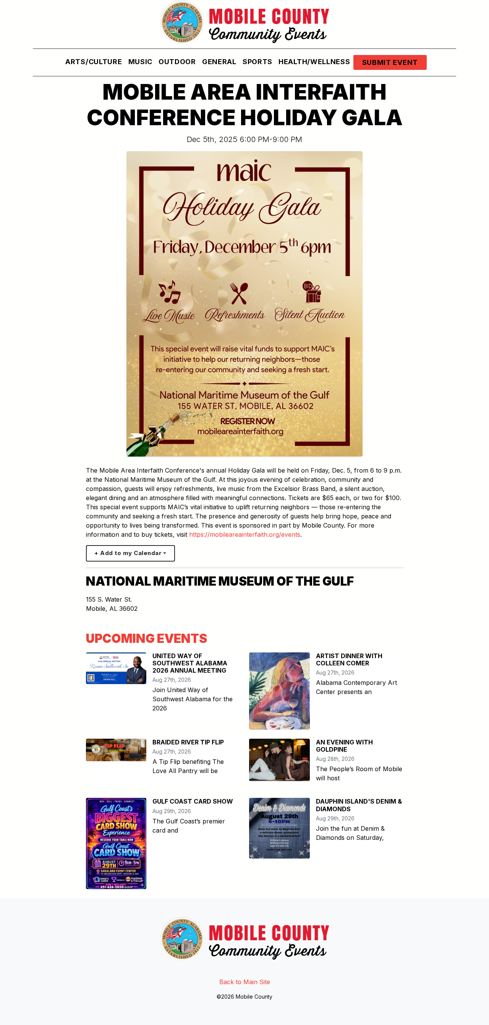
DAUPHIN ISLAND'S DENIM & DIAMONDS (359, 804)
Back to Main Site (244, 982)
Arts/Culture (93, 62)
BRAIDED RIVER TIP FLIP (188, 742)
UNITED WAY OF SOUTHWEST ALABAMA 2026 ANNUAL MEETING (189, 663)
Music (140, 62)
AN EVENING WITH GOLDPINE (344, 745)
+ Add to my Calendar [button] (128, 553)
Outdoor (177, 62)
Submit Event (390, 62)
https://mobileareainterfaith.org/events (244, 534)
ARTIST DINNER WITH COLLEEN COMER (349, 659)
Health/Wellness (314, 62)
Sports (257, 62)
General (219, 62)
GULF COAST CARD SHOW (192, 801)
